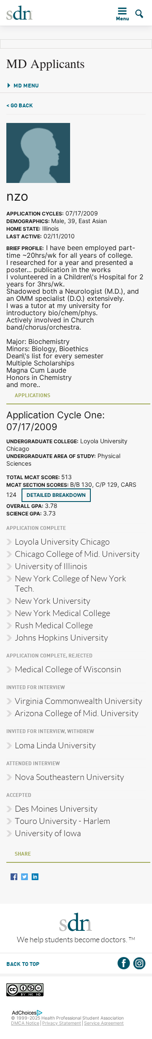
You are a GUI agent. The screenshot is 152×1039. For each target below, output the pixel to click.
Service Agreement (104, 1023)
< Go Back (19, 106)
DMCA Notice (25, 1023)
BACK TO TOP (22, 964)
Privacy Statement (61, 1023)
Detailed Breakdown (56, 495)
